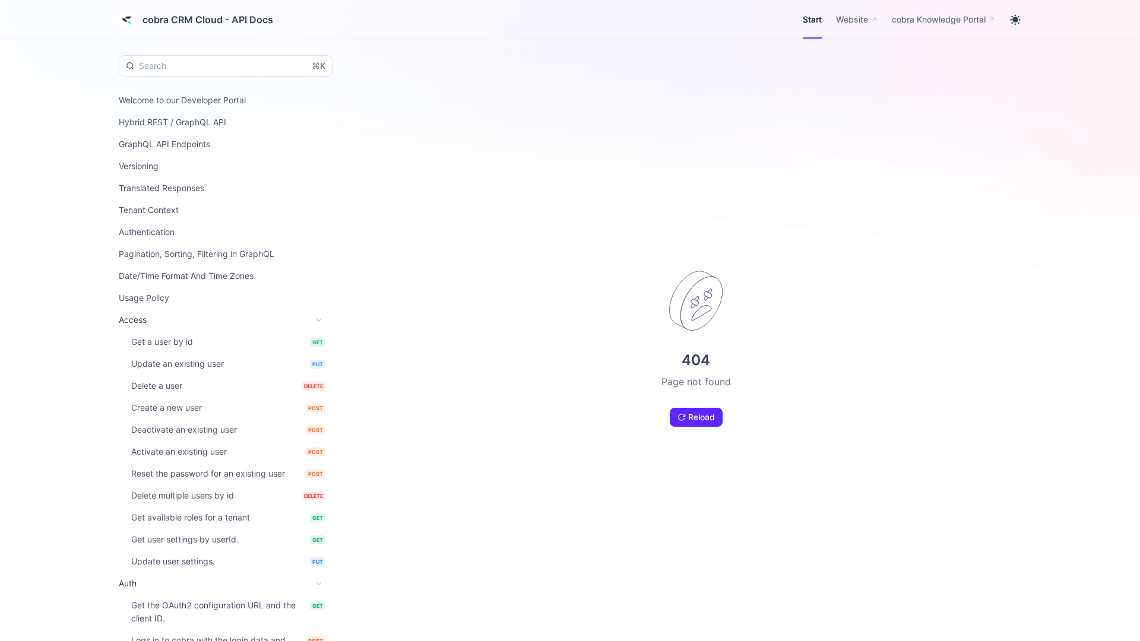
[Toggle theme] (1015, 19)
